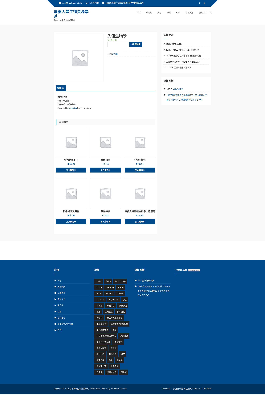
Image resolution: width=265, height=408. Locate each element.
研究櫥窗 (61, 318)
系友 (111, 360)
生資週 (113, 348)
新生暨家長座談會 (114, 318)
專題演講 (61, 287)
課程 (159, 12)
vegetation (113, 299)
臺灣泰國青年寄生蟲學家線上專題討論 (182, 61)
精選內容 (100, 360)
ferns (108, 281)
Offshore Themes (119, 389)
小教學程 (123, 306)
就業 (98, 312)
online (99, 287)
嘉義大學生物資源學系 (71, 14)
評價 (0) (60, 88)
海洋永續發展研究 (174, 44)
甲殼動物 (100, 354)
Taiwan (121, 293)
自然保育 (114, 366)
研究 (169, 12)
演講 (114, 330)
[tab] (60, 88)
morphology (120, 281)
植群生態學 (101, 324)
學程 (125, 299)
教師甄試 (121, 312)
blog (59, 280)
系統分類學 (178, 89)
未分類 (115, 54)
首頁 (139, 12)
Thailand (100, 299)
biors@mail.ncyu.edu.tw (72, 3)
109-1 (99, 281)
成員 (178, 12)
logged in (73, 108)
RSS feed (207, 389)
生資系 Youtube (193, 389)
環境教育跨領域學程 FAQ (191, 100)
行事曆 (99, 372)
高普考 (124, 372)
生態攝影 (118, 342)
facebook (166, 389)
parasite (110, 287)
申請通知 (112, 354)
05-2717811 (93, 3)
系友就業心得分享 (65, 324)
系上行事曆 (178, 389)
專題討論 (111, 306)
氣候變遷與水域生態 (119, 324)
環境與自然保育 (103, 342)
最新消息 (61, 299)
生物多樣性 (101, 348)
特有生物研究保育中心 (106, 336)
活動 (59, 311)
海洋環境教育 (102, 330)
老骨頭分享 (101, 366)
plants (121, 287)
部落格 (149, 12)
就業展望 (189, 12)
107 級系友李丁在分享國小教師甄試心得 (183, 56)
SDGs (99, 293)
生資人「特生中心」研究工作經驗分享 (182, 50)
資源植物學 (111, 372)
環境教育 (124, 336)
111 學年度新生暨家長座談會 (178, 67)
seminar (109, 293)
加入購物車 (136, 44)
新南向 (99, 318)
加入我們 (202, 12)
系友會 (120, 360)
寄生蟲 (99, 306)
